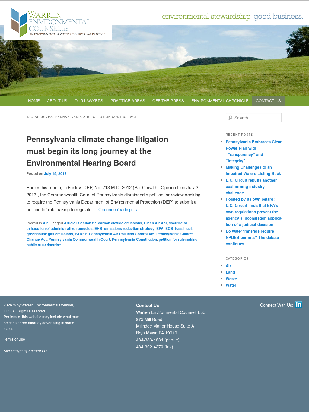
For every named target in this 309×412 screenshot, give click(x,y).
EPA (160, 228)
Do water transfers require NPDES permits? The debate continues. (252, 237)
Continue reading (117, 209)
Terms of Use (14, 338)
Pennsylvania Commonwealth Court (79, 239)
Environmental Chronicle (220, 100)
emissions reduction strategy (129, 228)
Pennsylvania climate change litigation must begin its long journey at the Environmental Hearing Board (97, 150)
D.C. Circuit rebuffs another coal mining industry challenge (251, 186)
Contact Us (268, 100)
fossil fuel (183, 228)
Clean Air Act (155, 223)
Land (230, 272)
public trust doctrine (44, 244)
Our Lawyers (89, 100)
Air (45, 223)
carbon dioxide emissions (120, 223)
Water (231, 285)
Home (34, 100)
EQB (169, 228)
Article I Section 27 (80, 223)
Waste (231, 278)
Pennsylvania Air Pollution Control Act (121, 233)
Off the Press (168, 100)
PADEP (81, 233)
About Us (57, 100)
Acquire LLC (38, 350)
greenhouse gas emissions (50, 233)
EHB (98, 228)
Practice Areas (127, 100)
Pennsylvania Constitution (134, 239)
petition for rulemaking (178, 239)
